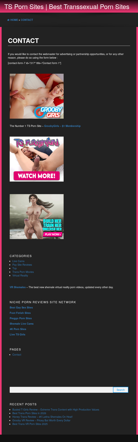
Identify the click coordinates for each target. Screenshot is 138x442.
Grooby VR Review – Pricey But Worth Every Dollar (41, 420)
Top (14, 268)
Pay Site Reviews (22, 264)
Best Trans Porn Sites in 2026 (29, 413)
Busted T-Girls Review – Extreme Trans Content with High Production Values (55, 409)
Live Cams (18, 261)
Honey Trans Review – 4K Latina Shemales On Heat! (42, 416)
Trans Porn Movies (23, 272)
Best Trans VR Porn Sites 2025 (30, 424)
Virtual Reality (20, 275)
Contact (16, 354)
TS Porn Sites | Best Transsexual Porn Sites (66, 6)
